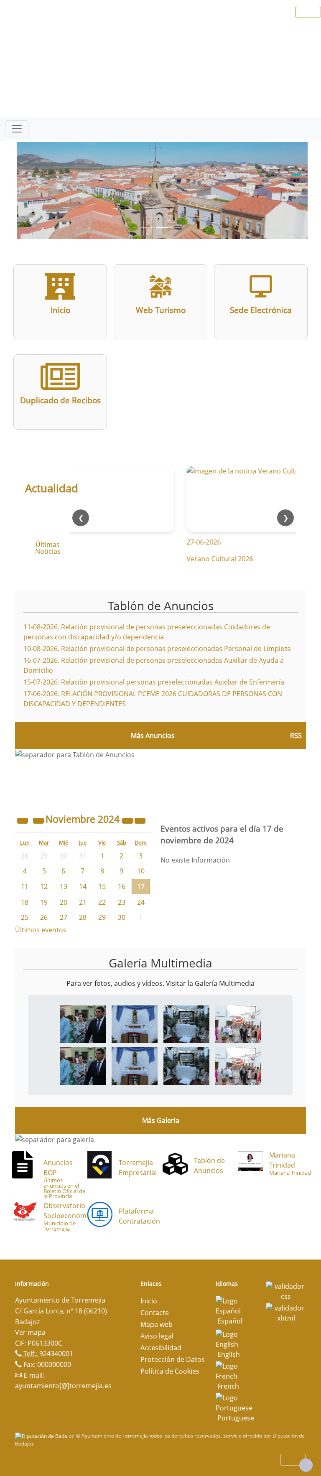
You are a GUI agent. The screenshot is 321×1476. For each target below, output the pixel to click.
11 (24, 886)
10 (141, 870)
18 (24, 902)
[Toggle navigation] (16, 128)
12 (44, 886)
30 (121, 917)
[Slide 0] (147, 227)
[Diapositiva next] (286, 190)
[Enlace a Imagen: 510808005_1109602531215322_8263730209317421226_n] (238, 1023)
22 (102, 902)
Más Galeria (160, 1120)
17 (141, 886)
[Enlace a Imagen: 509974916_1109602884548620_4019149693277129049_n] (135, 1023)
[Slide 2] (177, 227)
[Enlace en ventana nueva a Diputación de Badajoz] (45, 1435)
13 (63, 886)
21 (83, 902)
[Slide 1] (162, 227)
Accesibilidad (160, 1347)
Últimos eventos (40, 929)
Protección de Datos (172, 1359)
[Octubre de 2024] (39, 820)
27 (63, 917)
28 (83, 917)
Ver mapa (30, 1332)
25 (24, 917)
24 (141, 902)
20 (63, 902)
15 (102, 886)
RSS (296, 735)
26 (44, 917)
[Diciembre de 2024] (140, 820)
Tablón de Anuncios (161, 605)
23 (121, 902)
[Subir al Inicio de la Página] (306, 1465)
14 (83, 886)
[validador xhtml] (286, 1312)
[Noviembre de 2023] (23, 820)
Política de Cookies (169, 1371)
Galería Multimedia (160, 963)
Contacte (154, 1312)
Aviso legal (156, 1336)
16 (121, 886)
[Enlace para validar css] (286, 1290)
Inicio (148, 1300)
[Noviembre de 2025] (128, 820)
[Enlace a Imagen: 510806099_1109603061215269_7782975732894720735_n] (186, 1023)
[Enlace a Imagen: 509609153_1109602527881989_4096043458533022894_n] (83, 1023)
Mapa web (156, 1324)
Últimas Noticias (48, 548)
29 (102, 917)
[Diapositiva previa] (38, 190)
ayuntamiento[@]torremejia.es (63, 1385)
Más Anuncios (153, 735)
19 (44, 902)
